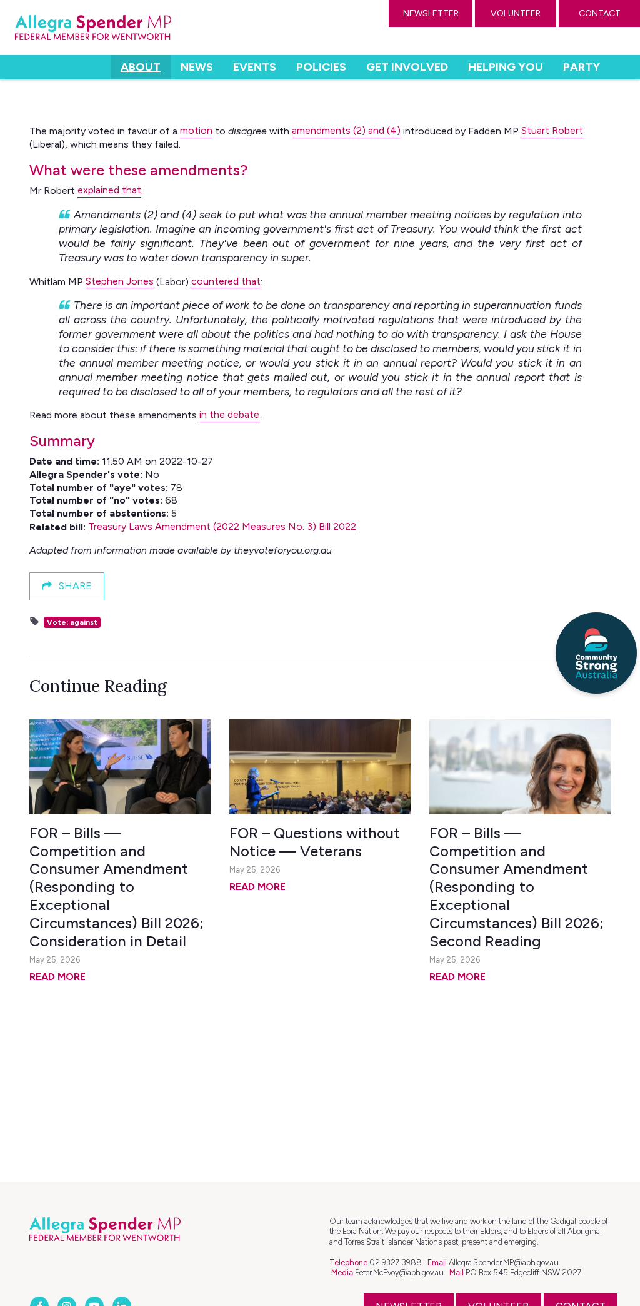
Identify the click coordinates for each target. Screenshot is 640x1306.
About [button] (145, 66)
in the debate (229, 414)
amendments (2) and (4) (346, 130)
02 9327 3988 (395, 1262)
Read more (57, 977)
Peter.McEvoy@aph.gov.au (399, 1272)
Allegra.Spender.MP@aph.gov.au (504, 1262)
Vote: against (72, 622)
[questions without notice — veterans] (320, 766)
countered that (226, 281)
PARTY (581, 67)
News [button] (197, 67)
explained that (109, 190)
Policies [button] (321, 67)
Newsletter (431, 13)
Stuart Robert (552, 130)
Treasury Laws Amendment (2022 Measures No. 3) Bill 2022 (222, 526)
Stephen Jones (120, 281)
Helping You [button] (505, 67)
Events (254, 67)
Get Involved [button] (407, 67)
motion (196, 130)
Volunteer (516, 13)
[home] (93, 27)
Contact (600, 13)
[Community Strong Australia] (596, 653)
